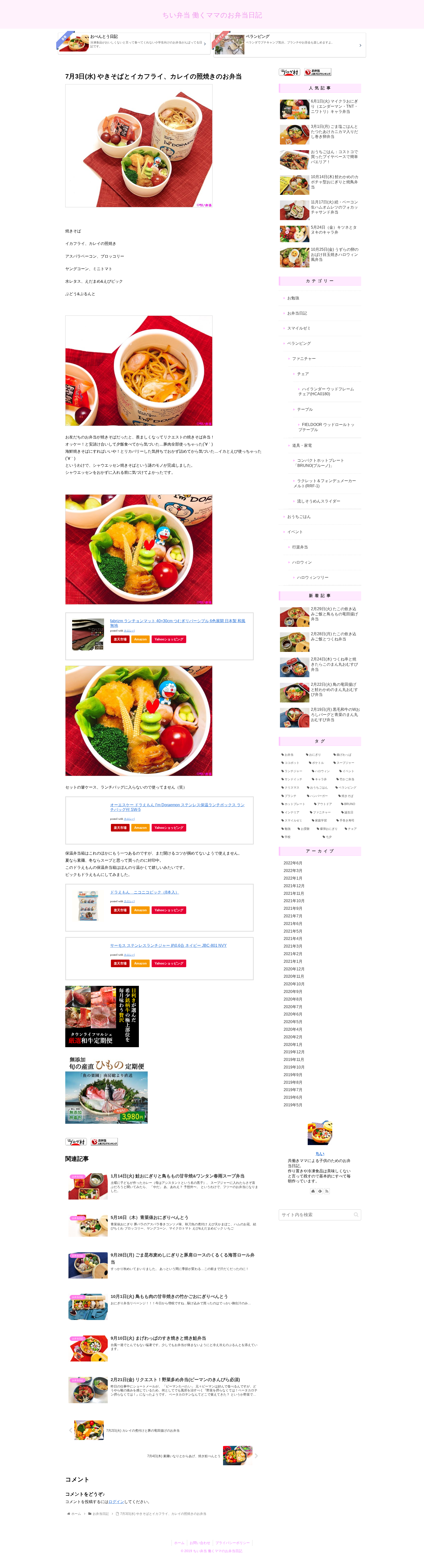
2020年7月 (293, 1007)
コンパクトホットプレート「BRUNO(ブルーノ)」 (318, 463)
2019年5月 (293, 1105)
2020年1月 (293, 1045)
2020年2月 (293, 1037)
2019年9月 (293, 1075)
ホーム (179, 1543)
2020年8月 (293, 999)
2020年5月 (293, 1022)
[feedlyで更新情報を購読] (320, 1191)
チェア (303, 374)
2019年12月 (294, 1052)
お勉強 (293, 298)
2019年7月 (293, 1090)
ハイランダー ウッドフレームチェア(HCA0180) (326, 391)
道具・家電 (302, 445)
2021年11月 (294, 893)
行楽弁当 (300, 547)
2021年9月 (293, 908)
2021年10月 (294, 901)
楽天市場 (120, 639)
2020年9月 (293, 992)
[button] (356, 1214)
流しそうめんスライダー (318, 501)
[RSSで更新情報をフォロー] (327, 1191)
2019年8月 (293, 1082)
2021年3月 (293, 946)
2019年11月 (294, 1059)
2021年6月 (293, 924)
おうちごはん (299, 517)
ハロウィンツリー (313, 577)
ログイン (116, 1502)
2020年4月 (293, 1029)
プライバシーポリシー (232, 1543)
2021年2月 (293, 954)
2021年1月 (293, 961)
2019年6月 (293, 1097)
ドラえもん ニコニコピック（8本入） (144, 892)
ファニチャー (304, 358)
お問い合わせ (200, 1543)
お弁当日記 (297, 313)
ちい (320, 1153)
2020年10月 (294, 984)
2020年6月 (293, 1014)
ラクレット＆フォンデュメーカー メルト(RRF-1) (324, 483)
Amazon (140, 639)
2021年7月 (293, 916)
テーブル (305, 409)
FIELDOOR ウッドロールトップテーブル (326, 427)
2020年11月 (294, 976)
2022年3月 (293, 871)
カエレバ (129, 630)
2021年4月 (293, 939)
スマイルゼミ (299, 328)
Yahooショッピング (169, 639)
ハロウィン (302, 562)
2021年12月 (294, 886)
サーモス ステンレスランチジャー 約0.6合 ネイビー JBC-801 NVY (168, 945)
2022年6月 (293, 863)
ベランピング (299, 343)
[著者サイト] (313, 1191)
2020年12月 (294, 969)
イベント (295, 532)
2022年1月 (293, 878)
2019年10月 (294, 1067)
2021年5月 (293, 931)
